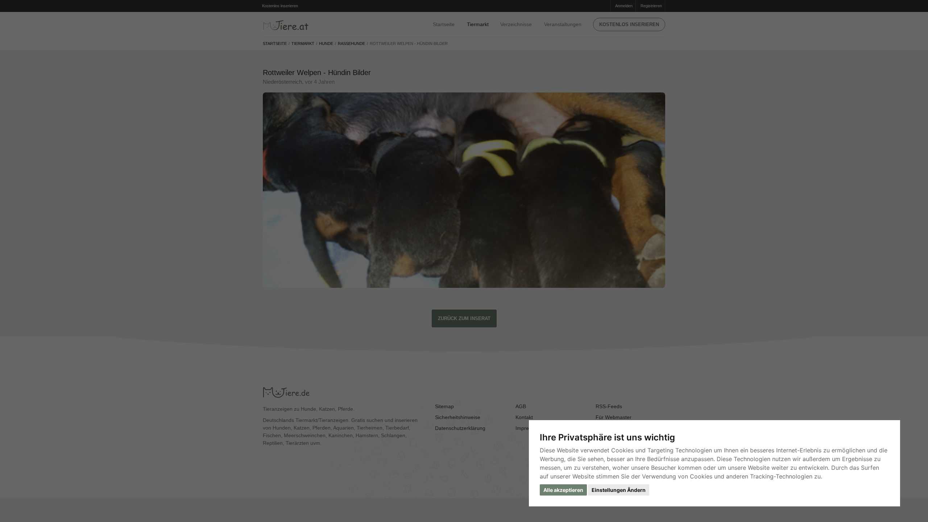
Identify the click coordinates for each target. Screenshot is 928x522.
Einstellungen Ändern (619, 490)
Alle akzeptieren (563, 490)
